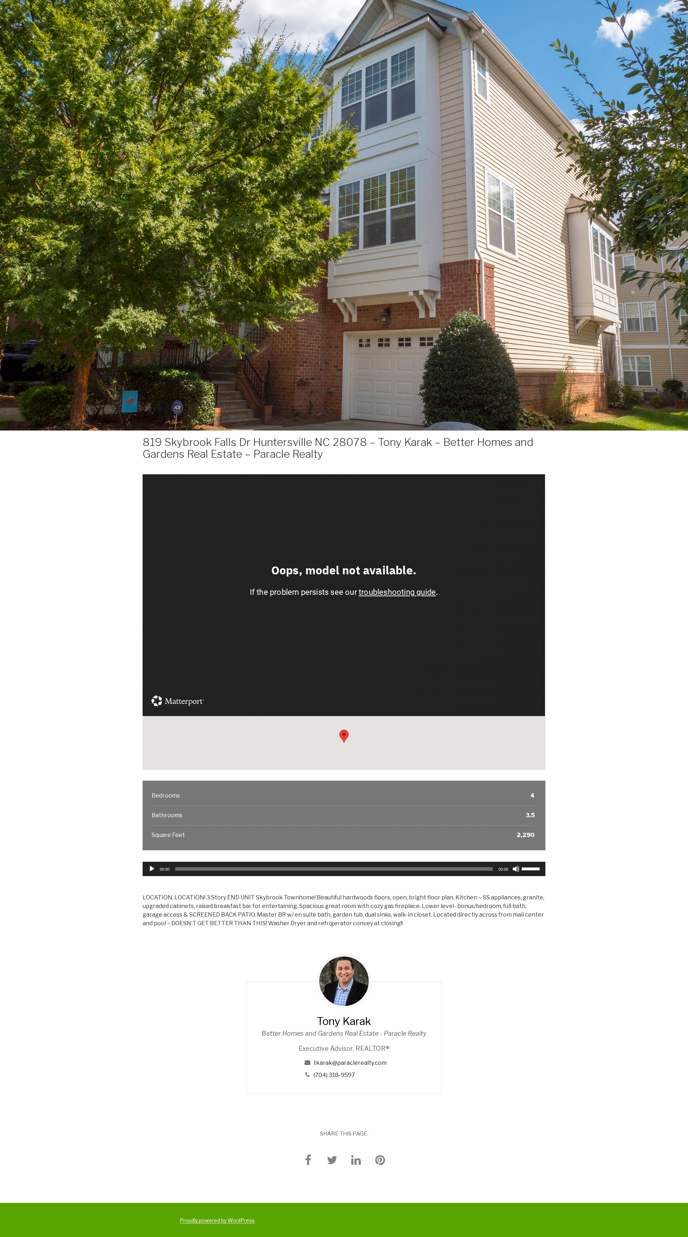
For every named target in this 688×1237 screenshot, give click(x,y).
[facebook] (308, 1159)
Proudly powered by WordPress (217, 1220)
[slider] (532, 868)
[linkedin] (356, 1159)
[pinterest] (380, 1159)
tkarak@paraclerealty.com (350, 1062)
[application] (344, 869)
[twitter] (332, 1159)
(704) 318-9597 (334, 1075)
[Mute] (516, 869)
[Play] (152, 869)
